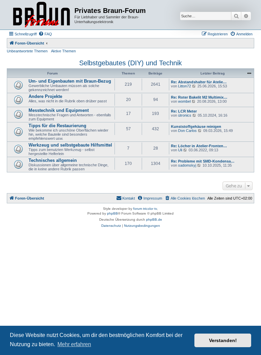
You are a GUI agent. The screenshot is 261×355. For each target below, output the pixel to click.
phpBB (112, 213)
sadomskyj (187, 165)
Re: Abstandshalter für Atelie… (199, 82)
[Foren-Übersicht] (41, 15)
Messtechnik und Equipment (59, 110)
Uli (180, 150)
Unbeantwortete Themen (27, 51)
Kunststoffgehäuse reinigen (196, 126)
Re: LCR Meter (184, 111)
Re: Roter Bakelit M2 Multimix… (199, 97)
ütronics (184, 115)
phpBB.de (154, 219)
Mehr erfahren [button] (74, 344)
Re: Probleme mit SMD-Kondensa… (202, 161)
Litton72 (184, 86)
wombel (184, 101)
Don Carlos (187, 131)
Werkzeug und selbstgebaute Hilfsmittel (70, 145)
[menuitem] (45, 34)
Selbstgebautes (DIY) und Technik (130, 63)
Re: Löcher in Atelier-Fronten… (199, 146)
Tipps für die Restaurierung (57, 125)
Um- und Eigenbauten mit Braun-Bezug (70, 81)
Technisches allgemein (53, 160)
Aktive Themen (63, 51)
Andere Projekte (45, 96)
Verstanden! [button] (223, 340)
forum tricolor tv (145, 208)
